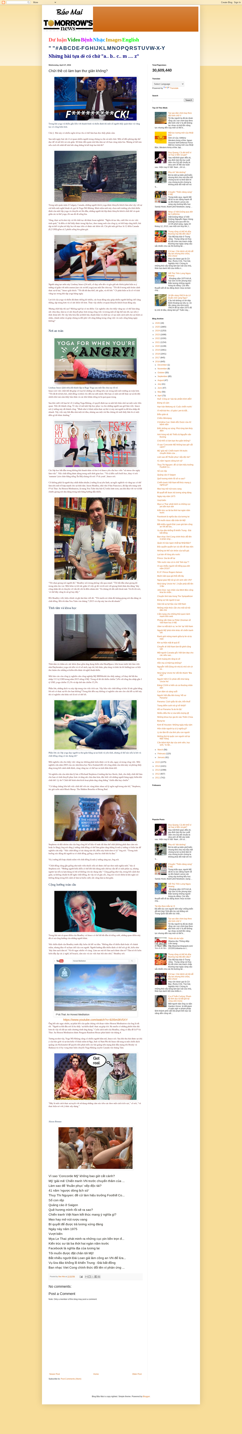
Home (96, 1374)
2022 (157, 338)
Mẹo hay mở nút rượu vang (169, 489)
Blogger (146, 1396)
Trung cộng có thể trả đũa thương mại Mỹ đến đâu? (179, 232)
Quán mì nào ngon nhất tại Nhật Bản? (174, 543)
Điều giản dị (162, 414)
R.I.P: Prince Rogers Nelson (169, 572)
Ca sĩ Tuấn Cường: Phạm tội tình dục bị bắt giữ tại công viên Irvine (179, 998)
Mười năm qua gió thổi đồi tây (170, 576)
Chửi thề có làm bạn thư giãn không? (173, 441)
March (161, 750)
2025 (157, 327)
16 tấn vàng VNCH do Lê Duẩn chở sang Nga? (179, 296)
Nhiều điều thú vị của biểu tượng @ (173, 713)
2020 (157, 346)
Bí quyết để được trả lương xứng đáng (174, 492)
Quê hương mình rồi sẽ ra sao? (171, 478)
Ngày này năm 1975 (166, 496)
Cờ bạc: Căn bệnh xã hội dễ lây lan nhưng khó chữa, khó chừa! (180, 253)
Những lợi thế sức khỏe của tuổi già (173, 551)
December (162, 365)
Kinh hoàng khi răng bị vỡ (168, 659)
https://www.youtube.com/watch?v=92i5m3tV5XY (95, 1019)
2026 (157, 323)
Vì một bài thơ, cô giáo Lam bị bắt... (172, 410)
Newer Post (54, 1374)
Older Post (137, 1374)
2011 (157, 777)
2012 (157, 774)
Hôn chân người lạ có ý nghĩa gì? (172, 728)
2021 (157, 342)
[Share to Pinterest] (99, 1276)
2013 (157, 770)
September (163, 376)
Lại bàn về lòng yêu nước (168, 554)
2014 (157, 766)
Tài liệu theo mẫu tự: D (165, 906)
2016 (157, 361)
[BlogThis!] (89, 1276)
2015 (157, 762)
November (162, 369)
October (161, 372)
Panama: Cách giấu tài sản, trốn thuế (173, 701)
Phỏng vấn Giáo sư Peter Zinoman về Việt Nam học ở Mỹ (174, 621)
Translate (174, 88)
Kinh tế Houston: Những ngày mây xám (174, 725)
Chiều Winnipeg (164, 418)
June (160, 388)
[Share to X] (92, 1276)
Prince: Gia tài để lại (166, 558)
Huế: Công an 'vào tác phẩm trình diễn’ (174, 399)
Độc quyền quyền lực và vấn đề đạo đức (175, 547)
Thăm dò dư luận (176, 938)
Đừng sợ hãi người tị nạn (168, 600)
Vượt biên (161, 500)
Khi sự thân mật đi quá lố (168, 643)
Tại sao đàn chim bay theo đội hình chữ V (180, 114)
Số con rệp (162, 471)
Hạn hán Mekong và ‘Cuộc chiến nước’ (174, 407)
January (161, 757)
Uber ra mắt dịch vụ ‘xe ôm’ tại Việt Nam (175, 626)
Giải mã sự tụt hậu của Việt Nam (171, 604)
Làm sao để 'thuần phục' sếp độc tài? (173, 457)
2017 (157, 357)
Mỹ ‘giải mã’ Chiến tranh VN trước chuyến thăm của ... (172, 452)
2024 (157, 330)
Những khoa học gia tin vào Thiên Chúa (175, 717)
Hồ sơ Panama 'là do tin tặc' (169, 709)
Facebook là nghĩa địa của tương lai (173, 516)
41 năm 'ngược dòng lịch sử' (170, 461)
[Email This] (86, 1276)
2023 (157, 334)
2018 (157, 354)
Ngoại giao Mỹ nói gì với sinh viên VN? (174, 580)
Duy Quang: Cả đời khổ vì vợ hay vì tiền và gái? (179, 153)
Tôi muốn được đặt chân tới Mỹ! (171, 520)
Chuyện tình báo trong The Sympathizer (175, 596)
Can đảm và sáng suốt (167, 691)
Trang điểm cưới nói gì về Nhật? (171, 705)
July (160, 384)
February (162, 753)
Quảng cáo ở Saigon (166, 475)
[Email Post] (81, 1276)
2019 (157, 350)
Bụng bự (161, 721)
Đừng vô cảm (163, 403)
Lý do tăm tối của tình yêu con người (173, 732)
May (160, 392)
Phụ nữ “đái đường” (177, 172)
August (161, 380)
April (160, 396)
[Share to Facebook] (95, 1276)
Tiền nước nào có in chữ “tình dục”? (173, 562)
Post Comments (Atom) (71, 1379)
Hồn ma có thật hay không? (169, 663)
